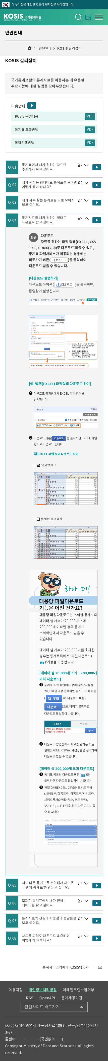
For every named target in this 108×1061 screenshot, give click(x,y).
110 (59, 1039)
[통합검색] (78, 17)
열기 (81, 165)
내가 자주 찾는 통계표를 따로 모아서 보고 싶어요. (48, 202)
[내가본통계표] (88, 17)
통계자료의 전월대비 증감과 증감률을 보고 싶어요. (49, 920)
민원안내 (45, 48)
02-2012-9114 (27, 1039)
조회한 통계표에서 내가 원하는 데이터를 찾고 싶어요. (44, 903)
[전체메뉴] (99, 17)
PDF (90, 116)
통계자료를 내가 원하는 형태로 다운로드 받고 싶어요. (44, 220)
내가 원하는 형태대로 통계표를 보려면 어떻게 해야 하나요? (49, 184)
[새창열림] (100, 967)
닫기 (81, 218)
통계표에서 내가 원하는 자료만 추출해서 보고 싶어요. (44, 167)
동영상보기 (31, 105)
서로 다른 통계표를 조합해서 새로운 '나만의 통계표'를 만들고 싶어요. (48, 885)
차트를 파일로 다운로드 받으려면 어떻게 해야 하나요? (46, 938)
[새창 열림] (96, 167)
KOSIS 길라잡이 (69, 48)
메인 (30, 48)
